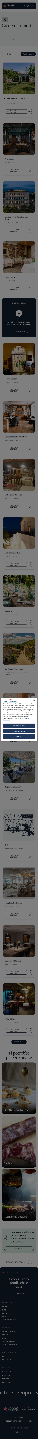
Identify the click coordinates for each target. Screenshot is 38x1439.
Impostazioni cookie (19, 725)
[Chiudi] (34, 700)
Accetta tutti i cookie (19, 731)
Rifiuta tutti (19, 736)
